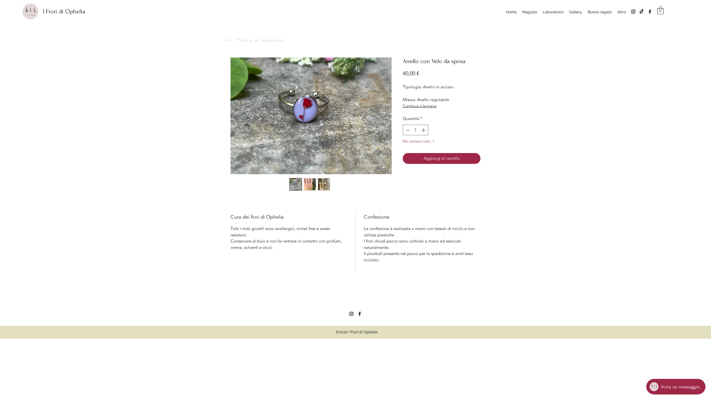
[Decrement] (407, 130)
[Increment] (424, 130)
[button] (660, 10)
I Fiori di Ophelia (64, 11)
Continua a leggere (420, 105)
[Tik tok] (641, 11)
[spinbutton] (415, 130)
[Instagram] (633, 11)
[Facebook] (650, 11)
